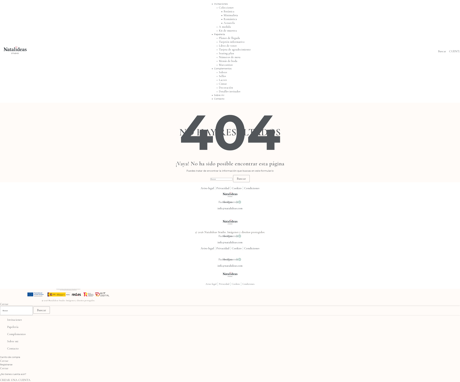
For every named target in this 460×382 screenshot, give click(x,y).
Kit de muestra (228, 30)
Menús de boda (228, 61)
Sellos (222, 76)
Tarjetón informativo (231, 42)
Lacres (223, 80)
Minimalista (231, 15)
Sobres (223, 72)
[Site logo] (15, 58)
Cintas (223, 84)
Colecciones (226, 7)
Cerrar (4, 304)
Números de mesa (229, 57)
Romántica (230, 19)
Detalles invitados (229, 91)
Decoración (226, 87)
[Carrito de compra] (447, 51)
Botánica (229, 11)
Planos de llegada (229, 38)
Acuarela (229, 23)
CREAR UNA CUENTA (15, 380)
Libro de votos (228, 45)
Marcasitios (226, 65)
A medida (225, 27)
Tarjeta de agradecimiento (235, 49)
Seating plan (226, 53)
